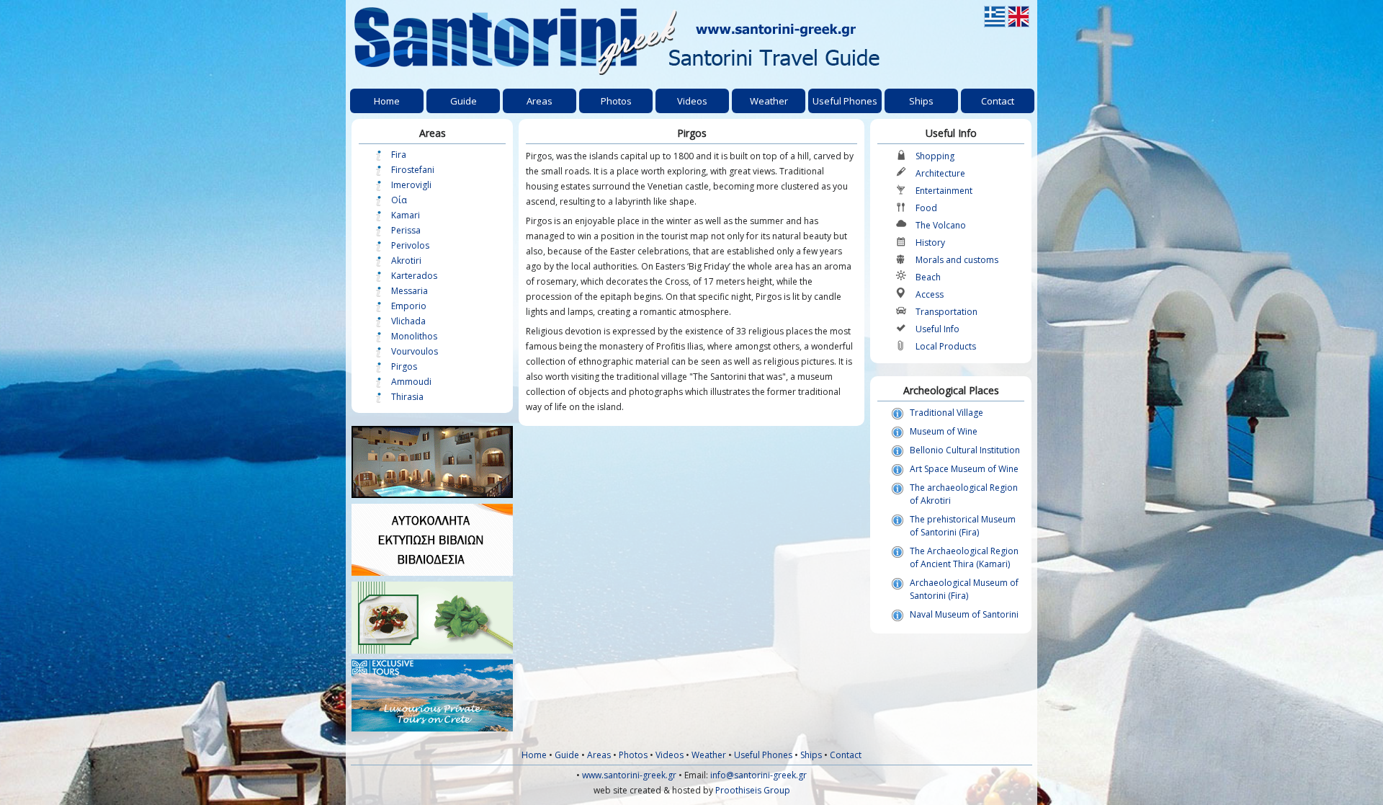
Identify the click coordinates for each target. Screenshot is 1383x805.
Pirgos (404, 366)
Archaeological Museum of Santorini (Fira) (964, 589)
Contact (845, 755)
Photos (633, 755)
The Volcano (941, 225)
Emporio (408, 306)
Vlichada (408, 321)
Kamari (405, 215)
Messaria (409, 291)
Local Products (946, 346)
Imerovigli (411, 185)
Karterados (414, 276)
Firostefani (412, 170)
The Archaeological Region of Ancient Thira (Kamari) (964, 557)
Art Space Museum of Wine (964, 469)
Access (930, 294)
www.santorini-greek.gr (629, 775)
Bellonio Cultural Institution (965, 450)
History (930, 242)
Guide (567, 755)
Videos (669, 755)
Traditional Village (946, 412)
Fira (398, 154)
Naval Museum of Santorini (964, 614)
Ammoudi (411, 381)
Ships (811, 755)
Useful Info (937, 329)
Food (926, 208)
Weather (709, 755)
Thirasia (407, 397)
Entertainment (944, 190)
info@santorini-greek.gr (758, 775)
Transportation (946, 312)
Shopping (935, 156)
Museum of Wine (943, 431)
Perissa (406, 230)
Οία (399, 200)
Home (534, 755)
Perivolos (410, 245)
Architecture (940, 173)
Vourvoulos (414, 351)
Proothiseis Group (752, 790)
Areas (599, 755)
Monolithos (414, 336)
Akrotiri (406, 260)
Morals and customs (957, 260)
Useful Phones (763, 755)
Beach (928, 277)
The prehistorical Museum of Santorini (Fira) (963, 525)
